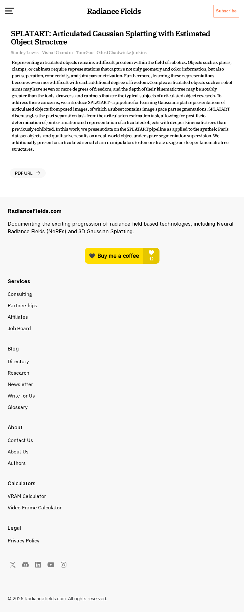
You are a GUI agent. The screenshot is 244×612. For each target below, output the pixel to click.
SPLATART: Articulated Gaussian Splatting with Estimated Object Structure (111, 37)
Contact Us (20, 440)
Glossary (18, 407)
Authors (17, 463)
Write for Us (21, 395)
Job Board (19, 328)
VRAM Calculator (27, 496)
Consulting (20, 294)
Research (18, 373)
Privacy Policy (23, 540)
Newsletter (20, 384)
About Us (18, 451)
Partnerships (22, 305)
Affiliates (18, 317)
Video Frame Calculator (35, 507)
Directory (18, 361)
